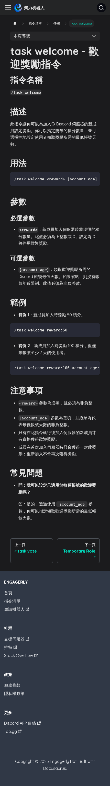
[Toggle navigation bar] (8, 8)
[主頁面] (15, 23)
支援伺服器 (14, 639)
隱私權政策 (14, 693)
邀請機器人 (14, 609)
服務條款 (12, 685)
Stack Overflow (18, 655)
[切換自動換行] (84, 178)
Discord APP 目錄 (20, 723)
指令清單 (12, 601)
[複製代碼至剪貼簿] (93, 178)
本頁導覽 (22, 35)
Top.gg (10, 731)
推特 (8, 647)
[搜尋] (101, 7)
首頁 (8, 592)
